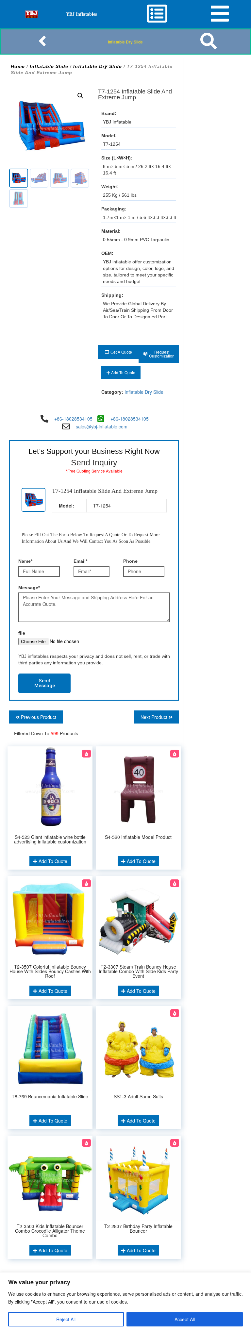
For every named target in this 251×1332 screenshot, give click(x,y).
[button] (80, 96)
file (21, 633)
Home (18, 66)
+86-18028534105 (73, 418)
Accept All (185, 1319)
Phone (130, 561)
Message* (29, 587)
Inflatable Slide (49, 66)
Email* (80, 561)
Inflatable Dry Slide (125, 42)
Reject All (65, 1319)
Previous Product (38, 717)
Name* (25, 561)
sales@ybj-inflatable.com (101, 426)
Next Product (155, 717)
